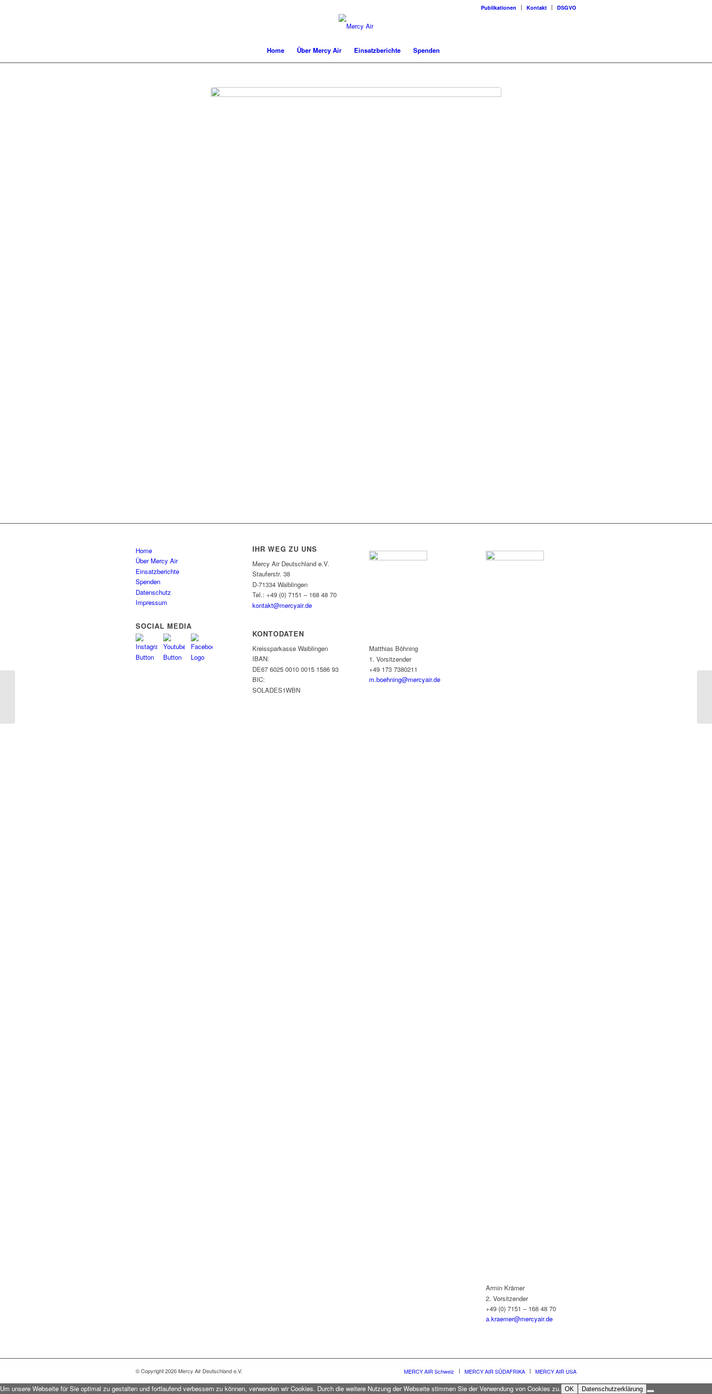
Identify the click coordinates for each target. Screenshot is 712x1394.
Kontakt (536, 7)
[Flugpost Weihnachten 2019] (7, 697)
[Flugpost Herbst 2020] (704, 697)
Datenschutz (153, 592)
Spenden (148, 581)
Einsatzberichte (157, 571)
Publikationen (498, 7)
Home (144, 550)
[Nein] (650, 1391)
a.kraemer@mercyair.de (519, 1318)
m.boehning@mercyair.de (404, 679)
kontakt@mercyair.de (282, 605)
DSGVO (566, 7)
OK (569, 1389)
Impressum (151, 602)
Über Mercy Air (157, 560)
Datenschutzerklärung (612, 1389)
